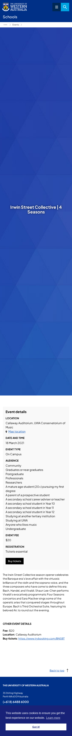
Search (65, 7)
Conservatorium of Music (5, 24)
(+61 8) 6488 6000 (16, 702)
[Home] (23, 24)
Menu (56, 7)
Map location (17, 431)
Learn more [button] (53, 717)
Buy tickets (14, 561)
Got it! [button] (36, 726)
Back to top (57, 670)
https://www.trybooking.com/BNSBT (41, 638)
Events (15, 24)
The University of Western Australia (26, 685)
